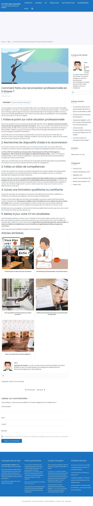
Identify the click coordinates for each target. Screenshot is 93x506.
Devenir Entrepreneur (79, 172)
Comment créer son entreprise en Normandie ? (81, 139)
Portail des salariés (10, 4)
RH (46, 3)
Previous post (31, 390)
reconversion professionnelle (38, 147)
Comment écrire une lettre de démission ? (81, 116)
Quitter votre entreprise (16, 381)
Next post (40, 390)
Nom (3, 418)
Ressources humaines (80, 181)
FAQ (63, 501)
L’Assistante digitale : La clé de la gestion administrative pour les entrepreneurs (82, 122)
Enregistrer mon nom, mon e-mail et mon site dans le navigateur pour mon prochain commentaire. (36, 436)
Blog (26, 9)
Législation (54, 3)
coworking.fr (57, 488)
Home (3, 42)
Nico (9, 96)
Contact (58, 501)
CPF (4, 152)
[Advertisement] (46, 25)
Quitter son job (68, 3)
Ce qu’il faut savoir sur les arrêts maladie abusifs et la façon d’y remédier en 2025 (82, 109)
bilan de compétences (10, 171)
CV (64, 218)
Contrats (28, 3)
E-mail (3, 424)
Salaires (38, 3)
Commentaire (6, 406)
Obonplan (68, 501)
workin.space (31, 484)
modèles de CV (15, 222)
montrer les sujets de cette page (20, 102)
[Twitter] (3, 376)
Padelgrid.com (52, 471)
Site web (4, 431)
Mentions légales (50, 501)
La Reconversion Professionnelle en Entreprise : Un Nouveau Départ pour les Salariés (82, 131)
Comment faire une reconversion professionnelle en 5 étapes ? (33, 42)
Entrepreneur (83, 3)
